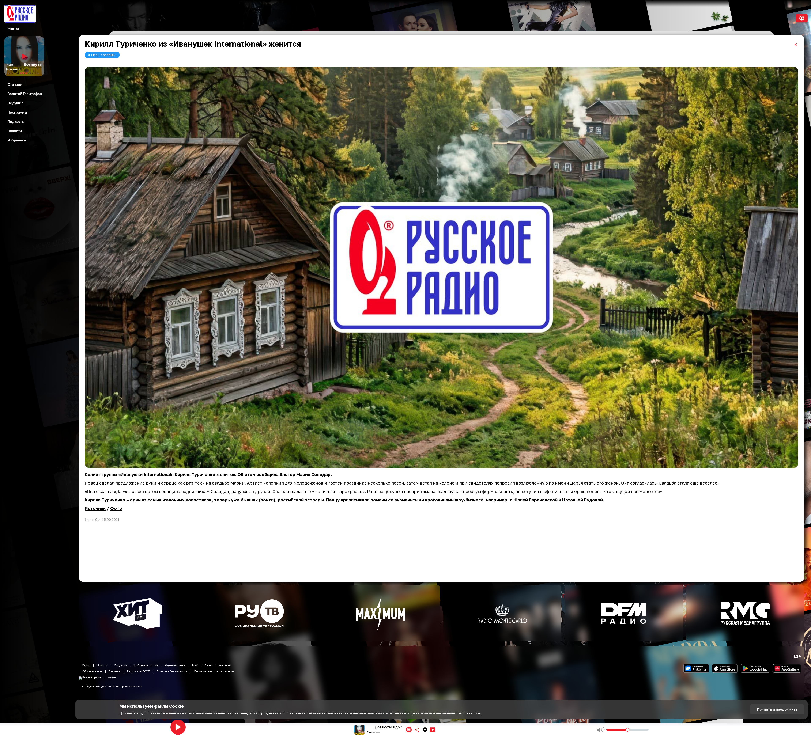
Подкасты (120, 665)
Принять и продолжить (777, 709)
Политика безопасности (172, 671)
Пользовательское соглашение (214, 671)
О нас (208, 665)
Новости (102, 665)
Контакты (225, 665)
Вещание (114, 671)
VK (156, 665)
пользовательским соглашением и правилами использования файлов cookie (415, 713)
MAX (195, 665)
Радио (86, 665)
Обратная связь (92, 671)
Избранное (141, 665)
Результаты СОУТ (138, 671)
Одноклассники (175, 665)
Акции (112, 677)
